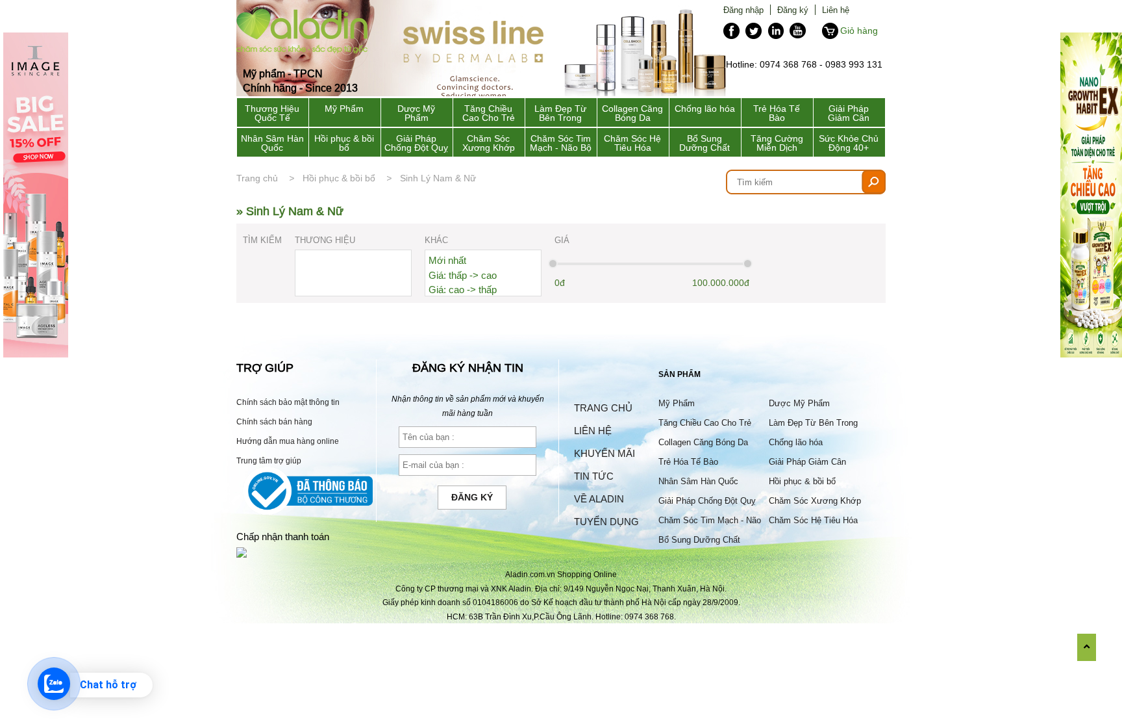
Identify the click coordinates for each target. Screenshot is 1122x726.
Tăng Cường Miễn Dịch (777, 143)
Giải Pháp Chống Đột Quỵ (416, 143)
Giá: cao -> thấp (463, 289)
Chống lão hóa (705, 108)
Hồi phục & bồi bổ (344, 143)
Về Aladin (599, 498)
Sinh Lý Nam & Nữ (438, 178)
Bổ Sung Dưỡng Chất (704, 143)
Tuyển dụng (606, 521)
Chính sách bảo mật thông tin (288, 402)
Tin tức (594, 476)
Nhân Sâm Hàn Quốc (272, 143)
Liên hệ (835, 10)
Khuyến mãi (604, 453)
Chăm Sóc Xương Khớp (488, 143)
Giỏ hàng (859, 30)
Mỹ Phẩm (344, 108)
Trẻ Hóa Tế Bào (776, 113)
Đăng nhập (743, 10)
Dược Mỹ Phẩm (416, 113)
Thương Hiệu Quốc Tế (272, 113)
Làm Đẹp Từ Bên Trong (560, 113)
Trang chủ (257, 178)
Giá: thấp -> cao (463, 275)
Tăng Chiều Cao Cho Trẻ (488, 113)
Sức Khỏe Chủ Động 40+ (849, 143)
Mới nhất (447, 260)
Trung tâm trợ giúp (268, 460)
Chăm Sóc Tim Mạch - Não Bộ (561, 143)
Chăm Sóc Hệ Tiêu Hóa (632, 143)
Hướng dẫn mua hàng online (287, 441)
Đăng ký (792, 10)
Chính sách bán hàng (274, 421)
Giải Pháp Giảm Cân (848, 113)
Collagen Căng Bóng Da (632, 113)
